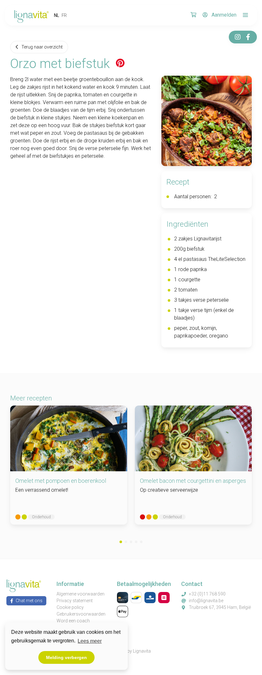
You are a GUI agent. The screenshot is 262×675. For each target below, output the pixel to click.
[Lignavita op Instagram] (238, 37)
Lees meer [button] (90, 641)
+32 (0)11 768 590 (207, 593)
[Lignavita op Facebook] (248, 37)
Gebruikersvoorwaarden (81, 614)
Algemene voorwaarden (80, 593)
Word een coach (73, 620)
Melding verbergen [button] (66, 657)
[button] (120, 542)
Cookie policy (70, 607)
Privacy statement (75, 600)
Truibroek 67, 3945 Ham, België (220, 607)
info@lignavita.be (206, 600)
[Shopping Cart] (193, 15)
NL (56, 15)
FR (64, 15)
